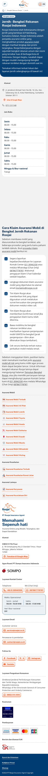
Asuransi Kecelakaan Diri (16, 495)
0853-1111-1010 (13, 695)
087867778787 (17, 270)
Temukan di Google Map (17, 556)
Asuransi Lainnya (9, 482)
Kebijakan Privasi (8, 763)
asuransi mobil (32, 42)
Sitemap (5, 768)
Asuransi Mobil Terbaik (16, 399)
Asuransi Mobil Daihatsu (16, 430)
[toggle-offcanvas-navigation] (4, 4)
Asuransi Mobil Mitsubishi (17, 449)
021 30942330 (31, 264)
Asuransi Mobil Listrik (15, 412)
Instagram (35, 658)
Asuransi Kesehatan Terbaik (18, 469)
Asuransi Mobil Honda (15, 424)
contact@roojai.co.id (16, 642)
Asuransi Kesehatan (10, 462)
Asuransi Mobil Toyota (15, 418)
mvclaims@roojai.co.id (26, 288)
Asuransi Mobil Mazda (15, 443)
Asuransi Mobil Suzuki (15, 437)
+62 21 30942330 (14, 590)
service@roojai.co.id (15, 630)
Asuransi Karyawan (14, 489)
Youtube (10, 664)
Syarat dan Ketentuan (10, 757)
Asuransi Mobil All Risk (16, 406)
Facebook (11, 658)
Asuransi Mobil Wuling (15, 455)
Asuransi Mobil (8, 393)
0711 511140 (11, 105)
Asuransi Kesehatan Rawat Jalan (20, 475)
